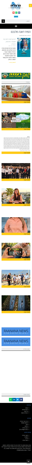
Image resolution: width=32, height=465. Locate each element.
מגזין (27, 424)
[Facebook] (19, 13)
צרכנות (26, 426)
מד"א (26, 438)
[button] (30, 5)
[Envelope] (14, 13)
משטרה (26, 437)
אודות (26, 408)
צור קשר (26, 411)
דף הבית (28, 35)
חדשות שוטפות (24, 423)
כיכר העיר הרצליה (24, 421)
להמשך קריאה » (12, 62)
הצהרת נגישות (24, 413)
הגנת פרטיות (25, 409)
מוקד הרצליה (25, 435)
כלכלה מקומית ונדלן (23, 429)
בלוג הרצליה (25, 428)
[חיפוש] (3, 21)
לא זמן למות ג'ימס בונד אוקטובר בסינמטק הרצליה (9, 41)
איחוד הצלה (25, 440)
